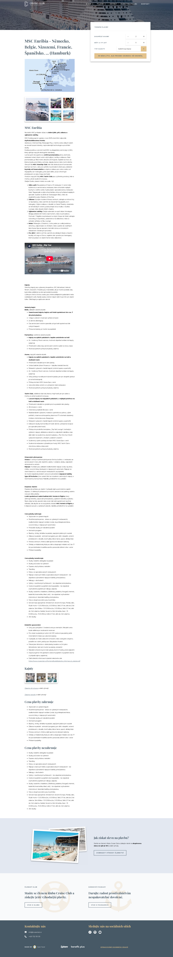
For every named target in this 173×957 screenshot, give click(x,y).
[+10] (68, 115)
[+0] (52, 677)
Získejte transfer (30, 695)
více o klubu (33, 905)
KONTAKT (145, 4)
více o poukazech (100, 905)
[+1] (41, 677)
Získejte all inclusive (31, 688)
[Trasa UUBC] (50, 75)
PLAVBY (100, 4)
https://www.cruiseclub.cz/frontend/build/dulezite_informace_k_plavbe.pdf (54, 661)
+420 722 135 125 (34, 936)
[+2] (30, 677)
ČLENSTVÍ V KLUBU (129, 4)
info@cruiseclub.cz (35, 932)
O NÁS (88, 4)
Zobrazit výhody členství (110, 853)
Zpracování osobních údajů (114, 947)
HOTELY (113, 4)
